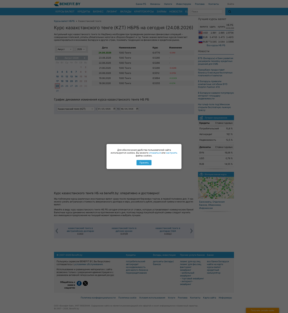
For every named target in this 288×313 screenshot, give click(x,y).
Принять (144, 162)
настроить (171, 152)
